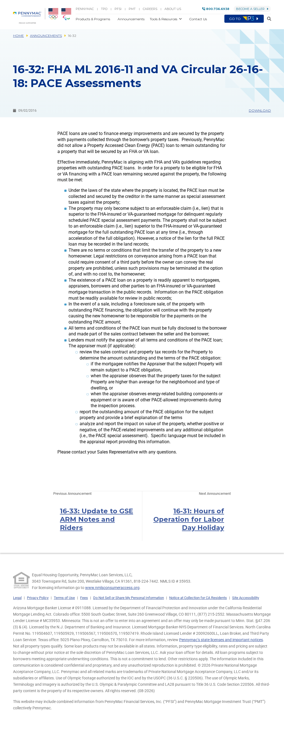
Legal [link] (17, 598)
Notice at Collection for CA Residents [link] (198, 598)
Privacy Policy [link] (38, 598)
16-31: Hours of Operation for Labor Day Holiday (188, 519)
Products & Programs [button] (93, 19)
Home (18, 36)
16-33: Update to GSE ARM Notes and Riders (96, 519)
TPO (104, 9)
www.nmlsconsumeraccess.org (112, 587)
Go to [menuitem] (235, 19)
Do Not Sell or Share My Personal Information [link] (128, 598)
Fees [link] (84, 598)
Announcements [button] (131, 19)
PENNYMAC (85, 9)
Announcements (46, 36)
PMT (132, 9)
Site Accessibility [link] (245, 598)
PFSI (118, 9)
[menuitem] (29, 16)
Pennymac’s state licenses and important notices (221, 640)
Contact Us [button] (198, 19)
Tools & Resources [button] (164, 19)
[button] (267, 19)
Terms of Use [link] (64, 598)
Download (260, 110)
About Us (172, 9)
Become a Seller (250, 9)
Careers (150, 9)
